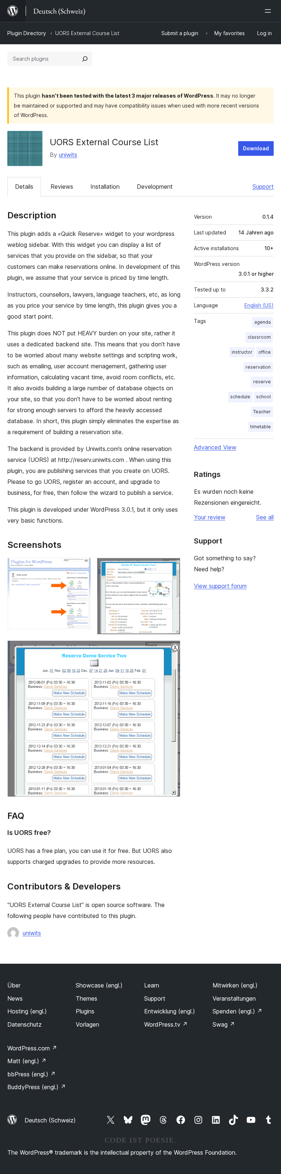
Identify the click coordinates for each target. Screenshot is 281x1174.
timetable (260, 426)
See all (265, 517)
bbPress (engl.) (31, 1074)
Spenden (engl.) (237, 1011)
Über (13, 985)
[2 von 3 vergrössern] (170, 567)
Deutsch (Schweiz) (50, 1120)
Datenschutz (24, 1024)
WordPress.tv (166, 1024)
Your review (209, 517)
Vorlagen (87, 1024)
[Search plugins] (85, 59)
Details (24, 186)
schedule (240, 396)
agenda (262, 322)
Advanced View (215, 447)
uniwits (68, 154)
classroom (259, 337)
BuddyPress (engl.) (36, 1087)
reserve (262, 381)
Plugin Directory (26, 33)
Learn (151, 985)
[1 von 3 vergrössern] (81, 567)
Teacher (262, 411)
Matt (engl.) (26, 1061)
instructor (242, 352)
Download (256, 148)
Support (263, 186)
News (15, 998)
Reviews (61, 186)
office (264, 352)
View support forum (220, 586)
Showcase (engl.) (99, 985)
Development (155, 186)
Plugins (85, 1011)
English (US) (259, 305)
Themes (86, 998)
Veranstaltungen (234, 998)
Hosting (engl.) (27, 1011)
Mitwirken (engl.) (235, 985)
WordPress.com (32, 1048)
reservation (258, 367)
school (263, 396)
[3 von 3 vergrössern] (170, 650)
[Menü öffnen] (269, 11)
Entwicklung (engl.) (169, 1011)
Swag (224, 1024)
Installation (105, 186)
